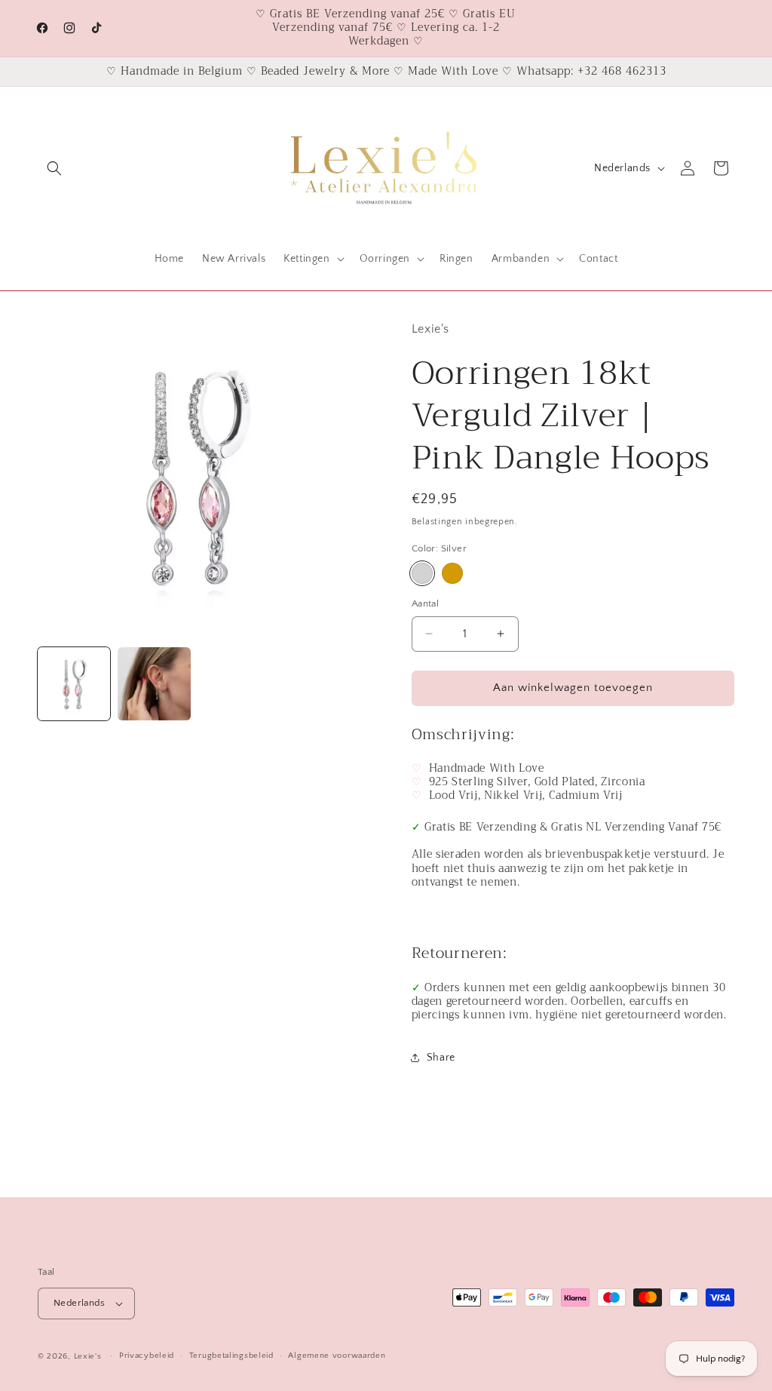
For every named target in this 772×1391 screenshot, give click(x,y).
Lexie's (88, 1356)
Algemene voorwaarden (336, 1355)
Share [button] (441, 1058)
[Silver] (422, 573)
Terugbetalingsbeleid (231, 1355)
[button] (54, 168)
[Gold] (452, 573)
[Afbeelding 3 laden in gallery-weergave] (154, 683)
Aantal (425, 603)
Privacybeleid (146, 1355)
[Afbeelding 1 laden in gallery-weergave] (74, 683)
